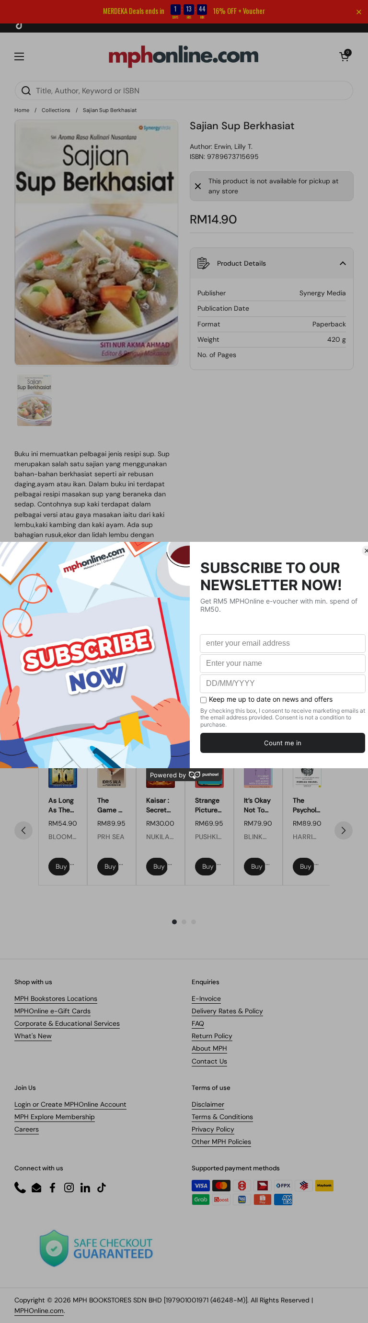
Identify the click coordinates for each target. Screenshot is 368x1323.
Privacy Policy (213, 1129)
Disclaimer (208, 1104)
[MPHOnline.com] (183, 56)
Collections (56, 110)
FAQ (198, 1023)
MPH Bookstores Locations (55, 998)
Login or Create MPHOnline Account (70, 1104)
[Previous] (23, 830)
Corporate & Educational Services (67, 1023)
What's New (33, 1035)
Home (21, 110)
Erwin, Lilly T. (233, 146)
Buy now (63, 866)
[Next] (343, 830)
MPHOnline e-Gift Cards (52, 1011)
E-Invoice (206, 998)
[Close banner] (359, 12)
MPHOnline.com (39, 1310)
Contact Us (209, 1061)
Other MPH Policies (221, 1141)
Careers (26, 1129)
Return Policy (212, 1035)
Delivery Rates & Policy (227, 1011)
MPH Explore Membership (54, 1116)
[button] (344, 56)
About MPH (209, 1048)
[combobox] (184, 90)
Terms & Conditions (222, 1116)
